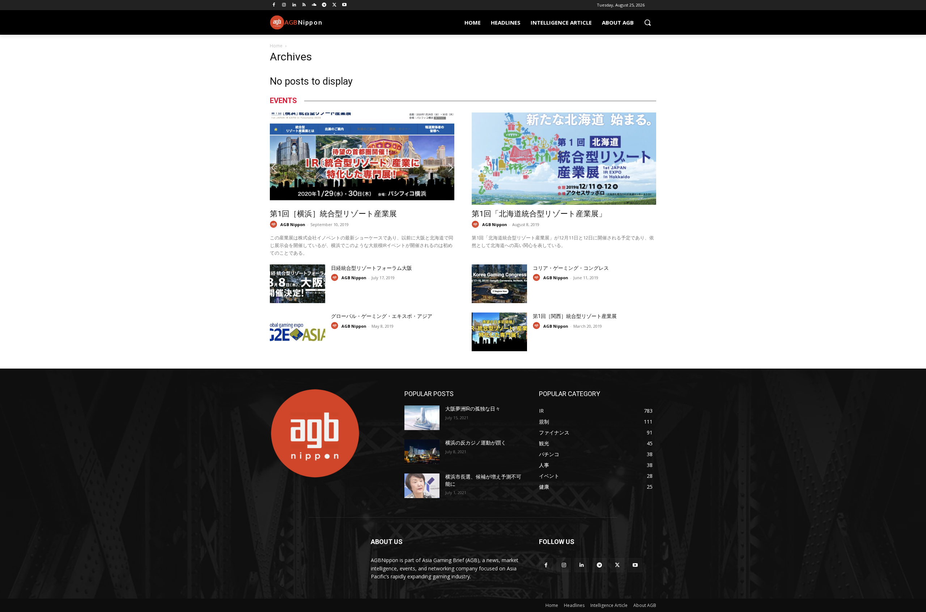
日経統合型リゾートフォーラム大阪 (371, 268)
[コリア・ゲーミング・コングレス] (499, 283)
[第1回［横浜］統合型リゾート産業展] (362, 158)
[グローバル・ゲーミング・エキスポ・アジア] (297, 332)
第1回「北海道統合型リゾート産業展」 (539, 213)
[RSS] (304, 5)
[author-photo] (274, 224)
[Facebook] (274, 5)
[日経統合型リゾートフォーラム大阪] (297, 283)
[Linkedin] (294, 5)
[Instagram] (284, 5)
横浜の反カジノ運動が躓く (475, 443)
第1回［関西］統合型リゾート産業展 (575, 316)
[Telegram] (324, 5)
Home (276, 46)
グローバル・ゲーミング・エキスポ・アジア (381, 316)
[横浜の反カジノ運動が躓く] (421, 451)
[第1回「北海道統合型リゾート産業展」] (564, 158)
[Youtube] (344, 5)
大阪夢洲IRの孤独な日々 (472, 409)
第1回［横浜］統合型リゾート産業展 (333, 213)
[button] (647, 22)
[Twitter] (334, 5)
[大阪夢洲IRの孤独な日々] (421, 417)
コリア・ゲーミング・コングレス (571, 268)
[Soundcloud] (314, 5)
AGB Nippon (292, 224)
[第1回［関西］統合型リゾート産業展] (499, 332)
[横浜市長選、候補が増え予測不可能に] (421, 485)
